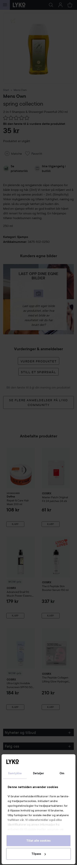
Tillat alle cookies (38, 840)
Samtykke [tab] (15, 773)
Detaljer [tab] (38, 773)
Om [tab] (62, 773)
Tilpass (36, 854)
